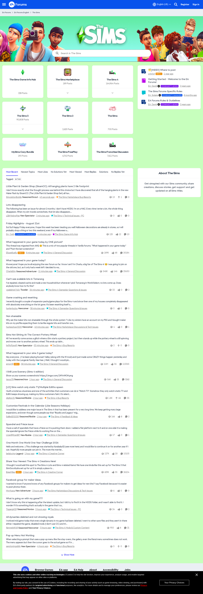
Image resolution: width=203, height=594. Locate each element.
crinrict (151, 74)
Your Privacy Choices (174, 582)
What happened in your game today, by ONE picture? (34, 242)
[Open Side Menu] (4, 4)
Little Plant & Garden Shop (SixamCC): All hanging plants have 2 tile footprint (47, 186)
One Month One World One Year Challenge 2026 (32, 442)
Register (185, 4)
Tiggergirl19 (11, 509)
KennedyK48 (12, 527)
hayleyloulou (12, 308)
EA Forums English (21, 12)
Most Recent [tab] (12, 172)
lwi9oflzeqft (11, 345)
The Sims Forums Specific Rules (165, 91)
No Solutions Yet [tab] (59, 172)
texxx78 (10, 379)
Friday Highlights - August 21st (23, 223)
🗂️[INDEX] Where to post (162, 69)
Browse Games (44, 569)
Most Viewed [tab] (76, 172)
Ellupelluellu (11, 252)
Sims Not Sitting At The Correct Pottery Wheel (31, 334)
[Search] (176, 4)
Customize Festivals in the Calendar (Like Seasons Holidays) (38, 405)
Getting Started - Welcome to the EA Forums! (168, 81)
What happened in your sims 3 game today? (29, 353)
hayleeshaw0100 (14, 327)
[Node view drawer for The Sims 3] (23, 129)
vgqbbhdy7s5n (13, 290)
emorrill (9, 364)
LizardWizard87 (13, 435)
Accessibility (110, 569)
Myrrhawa (10, 490)
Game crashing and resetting (21, 297)
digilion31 (10, 398)
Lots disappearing (15, 204)
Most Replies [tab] (90, 172)
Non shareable (13, 316)
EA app (63, 569)
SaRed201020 (12, 416)
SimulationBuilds (14, 197)
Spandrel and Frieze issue (19, 424)
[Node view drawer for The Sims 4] (112, 93)
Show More (69, 554)
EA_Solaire (153, 95)
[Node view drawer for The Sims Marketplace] (67, 93)
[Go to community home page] (18, 4)
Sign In (196, 4)
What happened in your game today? (26, 260)
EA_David (152, 86)
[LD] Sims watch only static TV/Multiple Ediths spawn (34, 387)
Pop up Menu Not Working (20, 535)
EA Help (78, 569)
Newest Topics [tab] (28, 172)
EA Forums (6, 12)
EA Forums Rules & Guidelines (164, 100)
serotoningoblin (13, 546)
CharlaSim (11, 271)
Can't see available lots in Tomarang (25, 279)
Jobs (127, 569)
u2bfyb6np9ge (13, 215)
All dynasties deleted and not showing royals (30, 517)
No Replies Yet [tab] (118, 172)
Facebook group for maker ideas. (23, 479)
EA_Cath (10, 234)
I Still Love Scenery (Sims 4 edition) (25, 371)
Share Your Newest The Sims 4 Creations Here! (31, 461)
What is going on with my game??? (24, 498)
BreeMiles (10, 472)
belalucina (10, 453)
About (93, 569)
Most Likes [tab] (43, 172)
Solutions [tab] (103, 172)
